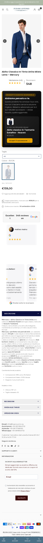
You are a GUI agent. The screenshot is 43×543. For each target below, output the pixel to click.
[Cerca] (7, 9)
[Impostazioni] (34, 9)
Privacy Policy (25, 491)
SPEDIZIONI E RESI (11, 413)
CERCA (39, 541)
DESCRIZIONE (9, 313)
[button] (39, 9)
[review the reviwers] (8, 236)
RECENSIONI (9, 401)
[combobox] (21, 156)
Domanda (32, 194)
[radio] (8, 171)
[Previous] (5, 41)
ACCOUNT (15, 541)
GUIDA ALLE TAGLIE (11, 407)
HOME (3, 541)
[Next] (38, 41)
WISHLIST (27, 541)
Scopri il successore (19, 140)
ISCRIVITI (22, 498)
